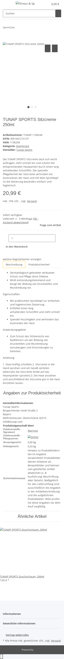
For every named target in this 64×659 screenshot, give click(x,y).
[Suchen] (58, 13)
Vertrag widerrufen (17, 635)
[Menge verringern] (6, 238)
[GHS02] (33, 437)
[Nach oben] (1, 656)
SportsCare (22, 146)
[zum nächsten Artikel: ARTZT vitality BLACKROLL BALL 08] (24, 28)
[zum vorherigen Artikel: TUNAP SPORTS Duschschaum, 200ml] (17, 28)
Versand (32, 201)
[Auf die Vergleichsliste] (47, 48)
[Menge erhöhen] (58, 238)
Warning (33, 430)
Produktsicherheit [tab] (39, 264)
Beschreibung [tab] (14, 264)
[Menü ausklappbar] (7, 4)
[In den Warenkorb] (6, 40)
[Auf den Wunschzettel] (55, 48)
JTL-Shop (38, 649)
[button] (43, 4)
